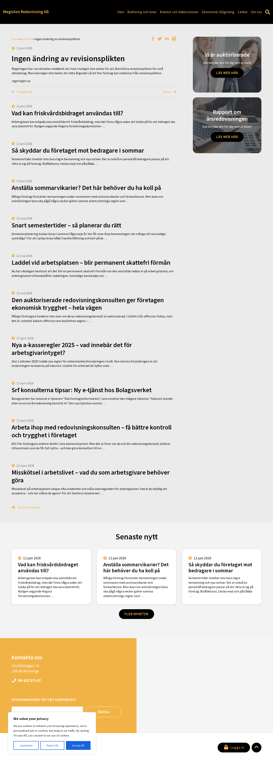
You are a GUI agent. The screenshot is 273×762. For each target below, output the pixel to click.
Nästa (167, 92)
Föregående (24, 92)
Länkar (243, 12)
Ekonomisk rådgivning (218, 12)
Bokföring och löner (142, 12)
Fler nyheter (136, 614)
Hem (120, 12)
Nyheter (26, 39)
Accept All (78, 745)
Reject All (52, 745)
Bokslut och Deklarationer (179, 12)
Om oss (256, 12)
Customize (26, 745)
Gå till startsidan (29, 507)
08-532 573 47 (29, 680)
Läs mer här (227, 73)
